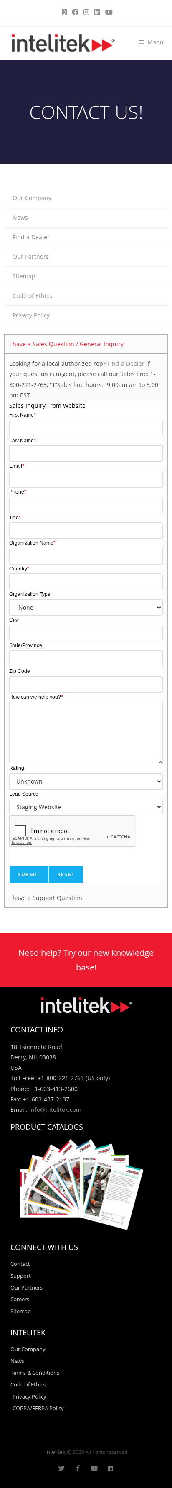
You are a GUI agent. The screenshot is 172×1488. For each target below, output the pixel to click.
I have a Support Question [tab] (45, 898)
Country (19, 569)
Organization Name (32, 543)
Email (16, 466)
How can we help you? (36, 697)
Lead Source (23, 794)
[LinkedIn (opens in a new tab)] (97, 12)
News (20, 217)
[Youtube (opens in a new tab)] (108, 12)
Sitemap (24, 276)
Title (15, 518)
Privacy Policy (31, 315)
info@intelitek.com (55, 1110)
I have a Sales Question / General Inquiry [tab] (66, 344)
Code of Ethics (32, 296)
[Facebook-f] (78, 1468)
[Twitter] (61, 1468)
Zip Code (19, 671)
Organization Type (30, 594)
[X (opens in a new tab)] (64, 12)
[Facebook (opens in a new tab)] (75, 12)
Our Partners (31, 256)
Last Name (22, 441)
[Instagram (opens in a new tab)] (86, 12)
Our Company (32, 198)
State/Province (25, 645)
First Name (22, 415)
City (13, 620)
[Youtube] (94, 1468)
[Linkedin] (110, 1468)
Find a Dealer (31, 237)
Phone (17, 492)
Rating (16, 768)
